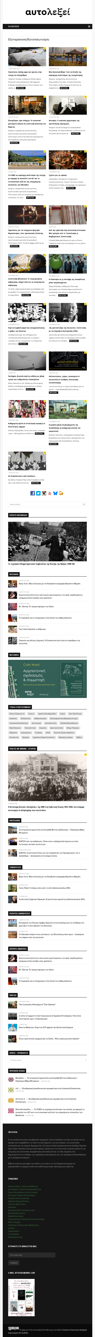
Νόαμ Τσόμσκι (73, 728)
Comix (31, 714)
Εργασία (25, 737)
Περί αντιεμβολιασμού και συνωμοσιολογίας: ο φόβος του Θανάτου (26, 329)
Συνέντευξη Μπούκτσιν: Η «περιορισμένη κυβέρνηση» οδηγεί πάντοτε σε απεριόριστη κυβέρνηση (26, 281)
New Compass (14, 1222)
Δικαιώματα (26, 732)
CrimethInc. (13, 1234)
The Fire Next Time (17, 1204)
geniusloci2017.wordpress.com (21, 1210)
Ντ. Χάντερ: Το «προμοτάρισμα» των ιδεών (36, 606)
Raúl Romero (15, 728)
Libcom (11, 1228)
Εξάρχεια (13, 732)
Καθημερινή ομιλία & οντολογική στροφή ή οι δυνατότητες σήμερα (26, 425)
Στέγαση (38, 732)
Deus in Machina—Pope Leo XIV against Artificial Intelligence (46, 1027)
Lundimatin (13, 1231)
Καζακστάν (25, 718)
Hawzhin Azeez (65, 737)
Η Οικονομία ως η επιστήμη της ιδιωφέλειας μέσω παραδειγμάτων (67, 281)
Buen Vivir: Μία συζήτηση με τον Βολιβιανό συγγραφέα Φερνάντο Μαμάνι (49, 583)
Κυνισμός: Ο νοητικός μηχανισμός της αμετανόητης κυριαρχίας (64, 122)
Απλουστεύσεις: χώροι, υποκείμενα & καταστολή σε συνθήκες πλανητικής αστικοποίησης (64, 379)
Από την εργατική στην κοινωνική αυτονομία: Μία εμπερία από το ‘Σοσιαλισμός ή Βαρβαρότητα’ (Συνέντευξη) (67, 233)
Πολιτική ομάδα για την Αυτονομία (22, 1192)
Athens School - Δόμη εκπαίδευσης (23, 1186)
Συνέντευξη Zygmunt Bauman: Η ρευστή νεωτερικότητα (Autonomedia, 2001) (52, 899)
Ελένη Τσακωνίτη (17, 714)
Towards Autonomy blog (18, 1198)
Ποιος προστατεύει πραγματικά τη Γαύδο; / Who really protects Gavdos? (49, 1039)
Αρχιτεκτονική (56, 728)
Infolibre (12, 1207)
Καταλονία (14, 737)
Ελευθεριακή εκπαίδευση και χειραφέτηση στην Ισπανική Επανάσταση (51, 1088)
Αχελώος (13, 718)
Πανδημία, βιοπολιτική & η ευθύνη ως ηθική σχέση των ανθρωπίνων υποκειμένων (26, 378)
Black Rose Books (15, 1216)
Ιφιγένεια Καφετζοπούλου (44, 737)
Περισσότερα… (21, 88)
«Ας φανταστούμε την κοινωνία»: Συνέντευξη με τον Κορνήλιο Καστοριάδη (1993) (67, 329)
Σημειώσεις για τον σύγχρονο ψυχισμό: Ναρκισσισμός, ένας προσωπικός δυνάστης (25, 232)
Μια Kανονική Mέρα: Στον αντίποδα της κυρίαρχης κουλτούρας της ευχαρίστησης (66, 73)
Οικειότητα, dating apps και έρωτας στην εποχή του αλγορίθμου (25, 73)
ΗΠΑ (48, 732)
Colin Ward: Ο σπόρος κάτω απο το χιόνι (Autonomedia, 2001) (44, 888)
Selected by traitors (16, 1213)
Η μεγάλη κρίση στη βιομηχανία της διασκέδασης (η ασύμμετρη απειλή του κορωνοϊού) (64, 427)
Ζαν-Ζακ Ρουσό (75, 714)
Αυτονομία (36, 723)
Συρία (62, 714)
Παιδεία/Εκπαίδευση (69, 723)
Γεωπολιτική (30, 728)
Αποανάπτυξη (50, 723)
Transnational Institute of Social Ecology (26, 1219)
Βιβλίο (79, 737)
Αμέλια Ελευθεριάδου (47, 714)
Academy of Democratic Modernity (23, 1225)
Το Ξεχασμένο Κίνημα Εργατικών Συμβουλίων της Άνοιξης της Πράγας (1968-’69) (41, 564)
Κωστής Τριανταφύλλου (64, 732)
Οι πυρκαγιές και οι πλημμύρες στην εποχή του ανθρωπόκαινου (45, 618)
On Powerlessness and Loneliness (21, 476)
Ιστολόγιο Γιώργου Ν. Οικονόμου (21, 1195)
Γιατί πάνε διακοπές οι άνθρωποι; (32, 629)
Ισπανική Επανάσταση (19, 723)
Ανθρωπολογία (40, 718)
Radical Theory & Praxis (18, 1201)
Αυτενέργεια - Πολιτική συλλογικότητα (24, 1189)
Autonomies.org (15, 1237)
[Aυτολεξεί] (47, 12)
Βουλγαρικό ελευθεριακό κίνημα (63, 718)
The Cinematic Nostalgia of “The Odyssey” (37, 1004)
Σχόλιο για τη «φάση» (58, 175)
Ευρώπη (42, 728)
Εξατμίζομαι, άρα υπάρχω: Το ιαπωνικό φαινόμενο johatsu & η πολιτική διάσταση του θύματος (27, 123)
